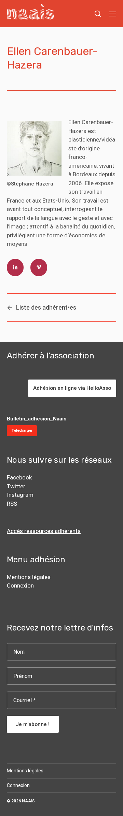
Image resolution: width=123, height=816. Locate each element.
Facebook (19, 477)
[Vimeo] (38, 268)
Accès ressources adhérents (44, 531)
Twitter (16, 486)
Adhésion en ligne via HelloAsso (72, 388)
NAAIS (28, 801)
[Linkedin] (15, 268)
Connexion (20, 585)
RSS (12, 503)
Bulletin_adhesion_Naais (36, 419)
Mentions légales (29, 577)
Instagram (20, 494)
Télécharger (22, 430)
